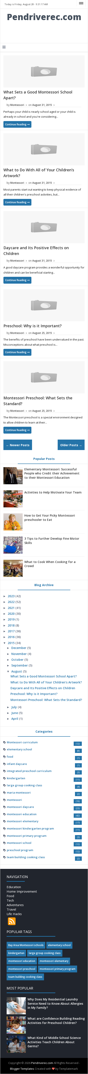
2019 (11, 619)
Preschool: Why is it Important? (32, 325)
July (14, 707)
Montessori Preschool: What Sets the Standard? (46, 700)
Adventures (15, 905)
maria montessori (19, 792)
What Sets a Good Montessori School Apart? (43, 676)
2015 (11, 643)
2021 (11, 608)
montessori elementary (22, 821)
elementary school (19, 749)
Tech (10, 900)
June (15, 713)
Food (10, 896)
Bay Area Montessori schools (26, 945)
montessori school (19, 843)
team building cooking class (26, 857)
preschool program (20, 850)
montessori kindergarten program (30, 828)
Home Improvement (22, 891)
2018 (11, 625)
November (19, 654)
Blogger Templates (22, 1069)
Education (14, 887)
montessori (14, 800)
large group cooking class (24, 785)
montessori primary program (26, 836)
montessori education (22, 814)
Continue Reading (16, 124)
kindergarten (16, 778)
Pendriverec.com (44, 17)
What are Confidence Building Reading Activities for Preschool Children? (56, 1020)
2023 (11, 596)
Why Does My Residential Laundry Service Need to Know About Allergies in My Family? (55, 1003)
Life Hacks (14, 914)
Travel (11, 909)
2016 (11, 637)
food (10, 756)
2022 (11, 602)
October (17, 660)
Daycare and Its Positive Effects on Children (42, 688)
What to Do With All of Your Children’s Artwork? (46, 682)
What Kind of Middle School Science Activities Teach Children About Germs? (54, 1042)
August (17, 671)
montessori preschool (21, 969)
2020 (11, 614)
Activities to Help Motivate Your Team (53, 492)
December (19, 648)
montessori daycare (20, 807)
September (20, 665)
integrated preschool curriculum (29, 771)
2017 (11, 631)
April (15, 719)
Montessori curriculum (22, 742)
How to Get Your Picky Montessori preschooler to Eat (49, 517)
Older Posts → (71, 445)
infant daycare (17, 764)
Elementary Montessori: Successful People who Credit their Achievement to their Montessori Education (51, 473)
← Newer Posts (17, 445)
